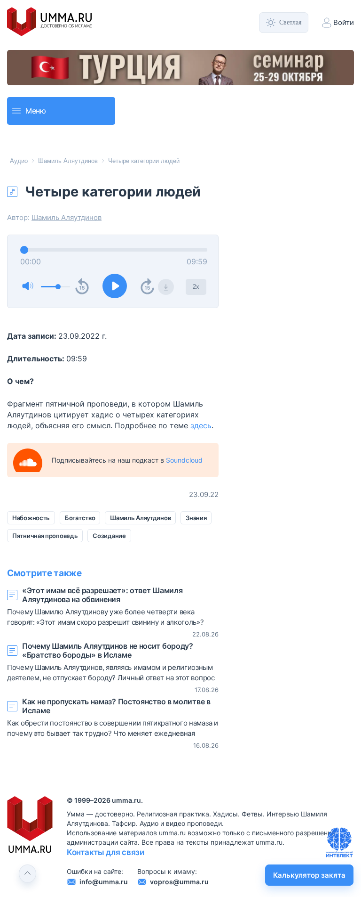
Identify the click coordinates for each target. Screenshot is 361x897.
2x (196, 286)
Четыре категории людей (144, 160)
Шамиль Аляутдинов (68, 160)
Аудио (19, 160)
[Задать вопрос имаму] (339, 842)
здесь (201, 425)
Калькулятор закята (309, 875)
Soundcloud (184, 460)
